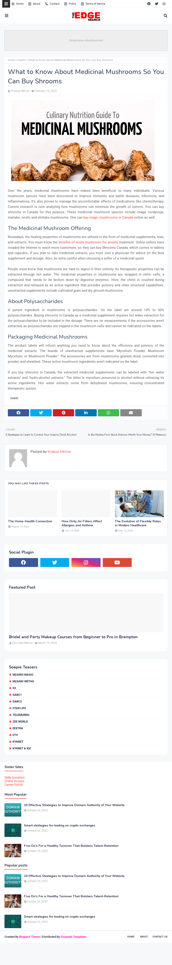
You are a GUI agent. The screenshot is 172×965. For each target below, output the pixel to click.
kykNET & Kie (22, 748)
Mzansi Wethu (23, 681)
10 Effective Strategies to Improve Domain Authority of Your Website (74, 805)
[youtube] (117, 562)
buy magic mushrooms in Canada (108, 217)
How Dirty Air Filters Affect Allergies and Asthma (82, 523)
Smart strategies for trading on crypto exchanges (59, 826)
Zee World (20, 721)
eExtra (18, 728)
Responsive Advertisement (86, 40)
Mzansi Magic (23, 674)
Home (20, 3)
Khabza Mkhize (20, 91)
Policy (72, 3)
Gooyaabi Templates (73, 936)
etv (15, 735)
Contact (54, 3)
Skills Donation (14, 777)
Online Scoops (14, 781)
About (36, 3)
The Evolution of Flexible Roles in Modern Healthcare (138, 523)
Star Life (19, 708)
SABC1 (17, 694)
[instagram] (163, 4)
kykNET (18, 741)
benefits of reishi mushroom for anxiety (88, 242)
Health (21, 60)
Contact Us (160, 936)
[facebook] (149, 4)
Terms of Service (95, 3)
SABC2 (17, 701)
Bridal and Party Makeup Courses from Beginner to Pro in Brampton (73, 637)
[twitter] (156, 4)
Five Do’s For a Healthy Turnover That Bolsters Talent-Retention (71, 846)
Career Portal (13, 784)
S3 (14, 688)
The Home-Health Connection (30, 521)
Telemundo (21, 714)
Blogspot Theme (29, 936)
